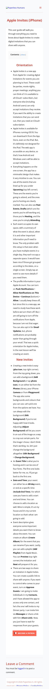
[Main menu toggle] (40, 7)
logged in (22, 668)
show (23, 55)
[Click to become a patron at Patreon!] (24, 633)
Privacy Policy (23, 685)
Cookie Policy (36, 685)
